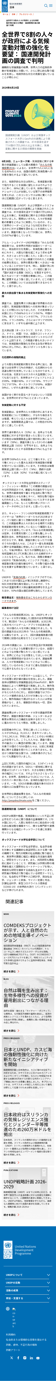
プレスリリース (25, 14)
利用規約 (11, 1334)
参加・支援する (14, 1298)
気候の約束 (19, 577)
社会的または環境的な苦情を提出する (26, 1339)
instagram (24, 1357)
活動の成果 (12, 1290)
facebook (18, 1357)
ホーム (5, 14)
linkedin (31, 1357)
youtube (37, 1357)
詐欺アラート (13, 1350)
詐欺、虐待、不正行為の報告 (21, 1344)
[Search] (14, 1318)
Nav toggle (50, 6)
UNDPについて (14, 1275)
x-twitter (11, 1357)
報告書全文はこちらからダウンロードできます (27, 599)
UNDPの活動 (13, 1282)
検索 (46, 6)
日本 (14, 14)
